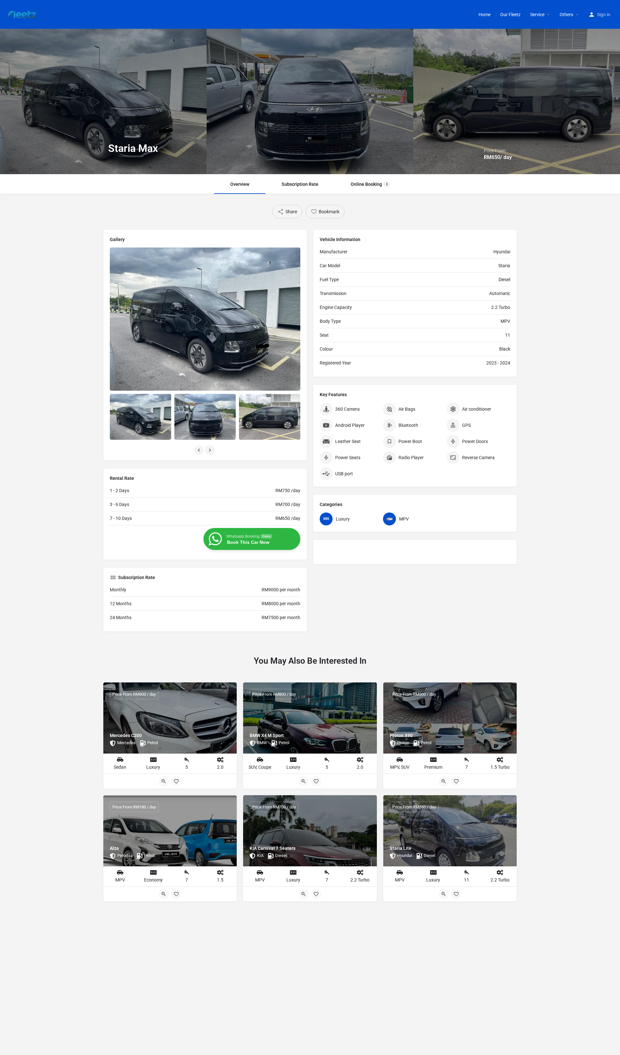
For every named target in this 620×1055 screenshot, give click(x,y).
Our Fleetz (510, 14)
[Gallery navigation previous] (199, 450)
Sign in (603, 14)
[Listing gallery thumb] (205, 319)
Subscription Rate (300, 184)
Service (537, 14)
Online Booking (369, 184)
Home (485, 14)
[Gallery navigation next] (210, 450)
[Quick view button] (164, 781)
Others (566, 14)
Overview (239, 184)
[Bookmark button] (176, 781)
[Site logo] (23, 13)
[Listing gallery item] (140, 417)
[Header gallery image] (103, 101)
